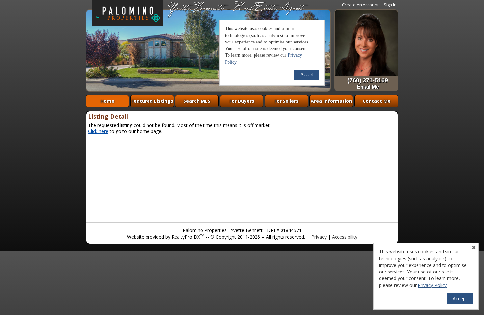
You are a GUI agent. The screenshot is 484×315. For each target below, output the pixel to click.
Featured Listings (152, 101)
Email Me (368, 87)
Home (107, 101)
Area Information (331, 101)
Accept (460, 298)
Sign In (390, 5)
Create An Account (360, 5)
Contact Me (376, 101)
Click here (98, 131)
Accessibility (344, 237)
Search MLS (196, 101)
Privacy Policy (432, 285)
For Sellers (286, 101)
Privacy (319, 237)
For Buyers (241, 101)
